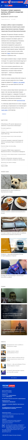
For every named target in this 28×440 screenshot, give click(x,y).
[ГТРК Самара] (8, 6)
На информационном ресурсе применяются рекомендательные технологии (12, 408)
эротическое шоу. (21, 100)
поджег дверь (4, 110)
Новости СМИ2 (4, 165)
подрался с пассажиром (18, 82)
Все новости (14, 377)
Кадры (8, 53)
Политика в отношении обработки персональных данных (13, 405)
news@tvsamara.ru (12, 395)
